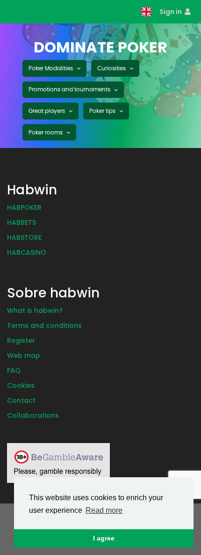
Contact (21, 400)
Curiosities (112, 68)
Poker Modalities (51, 68)
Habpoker (24, 207)
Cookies (21, 385)
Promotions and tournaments (70, 89)
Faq (14, 370)
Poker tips (103, 111)
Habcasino (26, 252)
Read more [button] (104, 510)
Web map (23, 355)
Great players (47, 111)
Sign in (171, 11)
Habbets (21, 222)
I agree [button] (104, 538)
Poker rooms (46, 132)
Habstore (24, 237)
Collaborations (33, 415)
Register (21, 340)
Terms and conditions (44, 325)
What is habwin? (35, 310)
